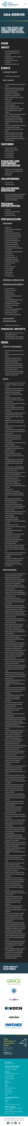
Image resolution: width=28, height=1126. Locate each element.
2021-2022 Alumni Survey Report (14, 367)
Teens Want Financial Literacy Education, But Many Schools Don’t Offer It (14, 455)
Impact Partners (9, 157)
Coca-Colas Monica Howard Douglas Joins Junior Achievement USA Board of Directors (15, 816)
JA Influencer (8, 307)
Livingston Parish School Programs (14, 108)
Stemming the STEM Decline (13, 480)
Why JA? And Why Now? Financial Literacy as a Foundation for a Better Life (15, 548)
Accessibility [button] (7, 1120)
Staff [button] (6, 1084)
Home (4, 43)
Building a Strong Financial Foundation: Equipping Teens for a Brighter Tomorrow (14, 448)
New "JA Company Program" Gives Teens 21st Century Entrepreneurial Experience (14, 874)
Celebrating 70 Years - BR (12, 64)
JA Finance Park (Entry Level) (13, 236)
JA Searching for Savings (11, 305)
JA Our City (8, 264)
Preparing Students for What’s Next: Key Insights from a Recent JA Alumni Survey (15, 399)
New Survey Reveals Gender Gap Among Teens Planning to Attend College (14, 887)
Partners (7, 144)
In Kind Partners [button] (9, 1077)
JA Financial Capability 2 (11, 244)
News (4, 342)
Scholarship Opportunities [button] (12, 1104)
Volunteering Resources (10, 189)
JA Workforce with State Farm (13, 435)
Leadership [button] (8, 1082)
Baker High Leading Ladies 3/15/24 (14, 90)
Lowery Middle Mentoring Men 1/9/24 (15, 114)
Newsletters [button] (8, 1093)
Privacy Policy (8, 58)
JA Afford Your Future (11, 312)
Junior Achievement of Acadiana (14, 1111)
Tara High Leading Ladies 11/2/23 (13, 134)
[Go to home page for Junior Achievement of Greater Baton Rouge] (10, 4)
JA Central (8, 54)
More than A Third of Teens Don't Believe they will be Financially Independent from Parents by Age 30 (15, 648)
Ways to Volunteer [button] (10, 1063)
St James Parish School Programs (14, 132)
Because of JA (9, 489)
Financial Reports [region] (10, 1078)
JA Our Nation (9, 270)
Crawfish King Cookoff (11, 91)
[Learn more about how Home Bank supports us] (14, 1000)
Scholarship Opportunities (12, 325)
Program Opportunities (10, 204)
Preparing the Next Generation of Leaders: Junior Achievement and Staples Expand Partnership (14, 390)
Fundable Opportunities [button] (12, 1073)
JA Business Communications (13, 229)
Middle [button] (7, 1100)
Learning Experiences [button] (12, 1097)
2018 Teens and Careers (11, 361)
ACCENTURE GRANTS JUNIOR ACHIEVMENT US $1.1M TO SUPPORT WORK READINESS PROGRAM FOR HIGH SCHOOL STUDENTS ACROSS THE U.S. (15, 935)
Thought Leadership (12, 346)
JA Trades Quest (9, 276)
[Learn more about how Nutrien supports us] (14, 1018)
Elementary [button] (8, 1099)
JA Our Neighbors (10, 288)
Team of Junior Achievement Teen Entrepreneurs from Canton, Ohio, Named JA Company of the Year (14, 786)
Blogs (5, 379)
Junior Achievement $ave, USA (13, 309)
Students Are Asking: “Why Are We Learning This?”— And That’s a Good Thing (14, 422)
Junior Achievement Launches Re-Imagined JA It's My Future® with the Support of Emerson (15, 620)
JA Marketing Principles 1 (12, 259)
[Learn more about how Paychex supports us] (14, 1026)
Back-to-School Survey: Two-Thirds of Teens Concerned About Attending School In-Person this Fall (15, 661)
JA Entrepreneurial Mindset (12, 233)
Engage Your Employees (11, 149)
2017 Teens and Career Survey (13, 358)
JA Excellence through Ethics (13, 234)
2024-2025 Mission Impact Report (14, 336)
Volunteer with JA (10, 184)
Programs (7, 223)
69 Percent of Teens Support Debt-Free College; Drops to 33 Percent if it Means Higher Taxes (15, 614)
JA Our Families (9, 268)
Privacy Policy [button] (19, 1118)
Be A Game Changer (10, 543)
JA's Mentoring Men (10, 215)
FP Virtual (7, 209)
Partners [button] (7, 1072)
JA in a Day (8, 101)
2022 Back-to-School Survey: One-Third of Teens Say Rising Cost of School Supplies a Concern (14, 560)
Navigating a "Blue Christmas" (13, 498)
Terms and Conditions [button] (9, 1118)
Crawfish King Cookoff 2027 (12, 76)
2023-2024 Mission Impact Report (14, 338)
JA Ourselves (8, 274)
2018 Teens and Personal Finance (14, 365)
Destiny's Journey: (10, 452)
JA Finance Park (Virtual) (11, 238)
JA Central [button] (21, 1120)
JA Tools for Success (10, 290)
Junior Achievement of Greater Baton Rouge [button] (14, 1108)
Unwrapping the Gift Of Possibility (14, 493)
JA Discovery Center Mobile (12, 211)
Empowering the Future (11, 524)
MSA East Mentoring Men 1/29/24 (14, 119)
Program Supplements (13, 284)
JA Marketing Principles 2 (12, 261)
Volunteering (10, 178)
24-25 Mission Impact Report (13, 437)
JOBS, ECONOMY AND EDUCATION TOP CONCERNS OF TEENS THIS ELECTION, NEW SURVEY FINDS (15, 950)
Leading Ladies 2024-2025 (12, 106)
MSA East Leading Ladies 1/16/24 (13, 118)
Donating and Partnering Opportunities (10, 163)
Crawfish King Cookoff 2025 (12, 93)
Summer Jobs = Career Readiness (14, 467)
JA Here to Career (10, 294)
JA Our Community (10, 266)
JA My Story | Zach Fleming (12, 537)
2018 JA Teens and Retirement (13, 360)
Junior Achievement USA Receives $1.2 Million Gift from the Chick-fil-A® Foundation (15, 780)
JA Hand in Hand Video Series (13, 296)
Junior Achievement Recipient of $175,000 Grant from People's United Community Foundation (15, 868)
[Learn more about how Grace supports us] (14, 982)
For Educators (11, 219)
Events (5, 68)
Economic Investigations (11, 310)
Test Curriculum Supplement (13, 314)
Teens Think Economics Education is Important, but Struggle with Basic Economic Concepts (15, 752)
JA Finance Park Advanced (12, 240)
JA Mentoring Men (10, 262)
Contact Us (8, 62)
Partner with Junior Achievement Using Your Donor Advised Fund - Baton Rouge (14, 171)
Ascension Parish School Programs (14, 88)
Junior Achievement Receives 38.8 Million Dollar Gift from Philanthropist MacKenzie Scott (15, 631)
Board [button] (6, 1086)
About (5, 47)
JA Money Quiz (9, 292)
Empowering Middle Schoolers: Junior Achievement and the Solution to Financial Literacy (15, 513)
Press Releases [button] (9, 1091)
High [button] (6, 1102)
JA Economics (9, 231)
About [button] (7, 1081)
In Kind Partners (9, 153)
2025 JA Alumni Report (11, 369)
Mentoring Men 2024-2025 (12, 116)
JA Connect (8, 297)
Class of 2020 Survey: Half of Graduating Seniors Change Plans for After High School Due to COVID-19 (15, 579)
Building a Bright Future (11, 517)
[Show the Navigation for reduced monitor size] (25, 4)
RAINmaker (8, 174)
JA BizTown (8, 227)
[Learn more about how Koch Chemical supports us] (14, 1009)
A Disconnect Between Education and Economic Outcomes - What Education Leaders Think (14, 372)
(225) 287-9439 (8, 1054)
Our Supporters (9, 151)
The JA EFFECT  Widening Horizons (14, 545)
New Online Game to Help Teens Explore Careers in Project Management (14, 709)
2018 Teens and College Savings (13, 363)
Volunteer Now (9, 182)
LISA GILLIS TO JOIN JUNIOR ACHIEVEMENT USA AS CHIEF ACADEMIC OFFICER (13, 956)
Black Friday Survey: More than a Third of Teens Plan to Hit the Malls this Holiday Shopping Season (15, 747)
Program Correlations (13, 280)
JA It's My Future (9, 255)
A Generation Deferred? (11, 481)
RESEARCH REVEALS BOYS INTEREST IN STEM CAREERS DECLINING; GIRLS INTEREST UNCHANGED (15, 844)
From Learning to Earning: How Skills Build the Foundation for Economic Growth (15, 384)
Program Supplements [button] (11, 1067)
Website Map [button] (14, 1120)
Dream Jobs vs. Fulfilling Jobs (13, 483)
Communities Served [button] (11, 1088)
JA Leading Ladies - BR (11, 257)
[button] (8, 1123)
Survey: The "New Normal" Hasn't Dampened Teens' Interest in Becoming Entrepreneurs (14, 741)
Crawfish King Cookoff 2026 (12, 95)
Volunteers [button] (8, 1062)
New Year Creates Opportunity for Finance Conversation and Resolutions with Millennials (15, 892)
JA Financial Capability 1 (11, 242)
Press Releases (9, 570)
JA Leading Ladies (10, 213)
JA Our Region (9, 272)
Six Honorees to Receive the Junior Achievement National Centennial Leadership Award (14, 803)
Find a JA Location (10, 1113)
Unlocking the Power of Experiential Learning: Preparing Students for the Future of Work (15, 431)
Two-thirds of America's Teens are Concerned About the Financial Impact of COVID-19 (14, 704)
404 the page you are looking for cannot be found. (12, 29)
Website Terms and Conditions (13, 56)
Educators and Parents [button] (12, 1066)
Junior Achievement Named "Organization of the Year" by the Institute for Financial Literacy (14, 736)
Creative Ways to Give (11, 148)
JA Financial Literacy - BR (12, 246)
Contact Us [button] (7, 1052)
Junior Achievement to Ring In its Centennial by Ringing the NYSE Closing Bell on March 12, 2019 (14, 626)
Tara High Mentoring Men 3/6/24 (14, 136)
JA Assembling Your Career (12, 303)
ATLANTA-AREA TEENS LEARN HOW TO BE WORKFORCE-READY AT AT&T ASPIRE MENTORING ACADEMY (15, 719)
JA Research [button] (8, 1089)
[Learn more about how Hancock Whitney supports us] (14, 991)
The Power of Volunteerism (12, 491)
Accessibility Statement (11, 60)
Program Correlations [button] (11, 1069)
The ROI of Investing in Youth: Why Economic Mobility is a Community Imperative (14, 409)
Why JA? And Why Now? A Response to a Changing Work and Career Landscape (15, 554)
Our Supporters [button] (9, 1075)
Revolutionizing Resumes (12, 519)
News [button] (6, 1095)
